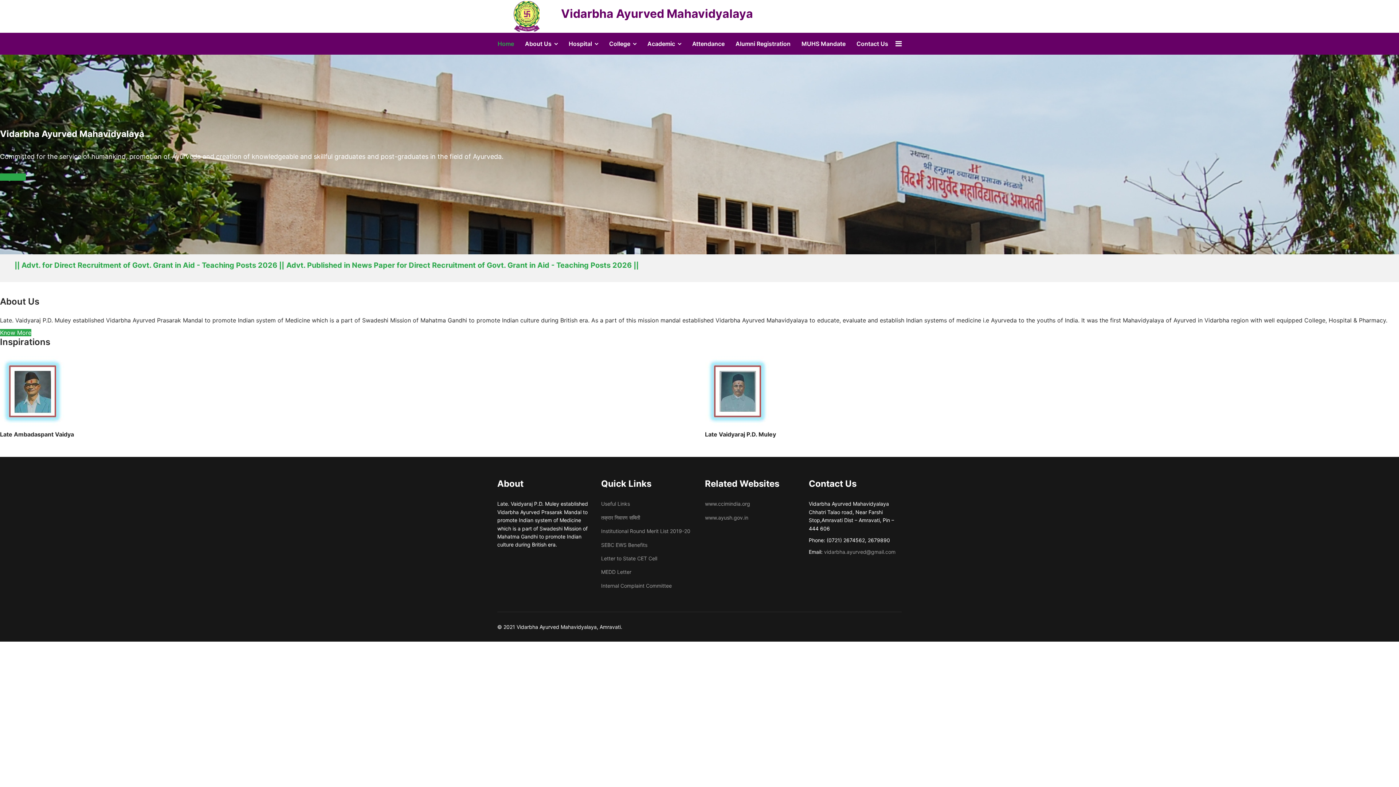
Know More (15, 332)
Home (506, 43)
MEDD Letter (616, 572)
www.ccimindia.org (727, 504)
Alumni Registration (763, 43)
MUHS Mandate (824, 43)
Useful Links (615, 504)
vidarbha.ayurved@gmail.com (860, 552)
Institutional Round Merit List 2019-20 (645, 531)
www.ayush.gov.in (726, 517)
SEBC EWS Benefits (624, 545)
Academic (661, 43)
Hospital (580, 43)
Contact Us (872, 43)
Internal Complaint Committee (636, 586)
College (619, 43)
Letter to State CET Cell (629, 558)
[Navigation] (899, 44)
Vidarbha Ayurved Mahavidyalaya (657, 14)
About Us (538, 43)
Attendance (708, 43)
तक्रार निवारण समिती (620, 517)
